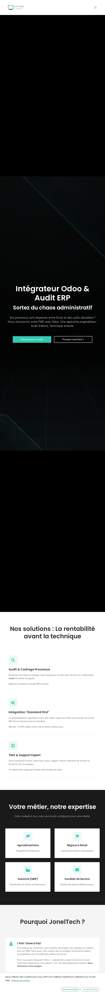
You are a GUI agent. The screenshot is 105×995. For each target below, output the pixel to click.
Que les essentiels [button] (70, 989)
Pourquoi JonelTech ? (73, 339)
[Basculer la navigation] (95, 7)
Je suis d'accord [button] (90, 989)
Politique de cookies (20, 980)
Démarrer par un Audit (32, 339)
